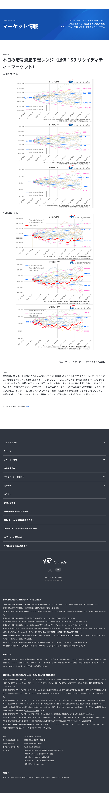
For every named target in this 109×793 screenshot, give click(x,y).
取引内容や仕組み (63, 635)
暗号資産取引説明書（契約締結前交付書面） (63, 632)
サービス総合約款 (38, 632)
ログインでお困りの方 (13, 537)
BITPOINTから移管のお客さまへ (18, 511)
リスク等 (74, 635)
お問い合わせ (9, 503)
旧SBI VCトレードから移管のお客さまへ (21, 528)
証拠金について (87, 693)
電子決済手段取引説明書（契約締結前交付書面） (20, 635)
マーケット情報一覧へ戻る (14, 406)
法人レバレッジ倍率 (32, 710)
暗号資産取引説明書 (96, 683)
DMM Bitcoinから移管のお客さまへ (19, 520)
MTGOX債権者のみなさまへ (15, 546)
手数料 (29, 666)
